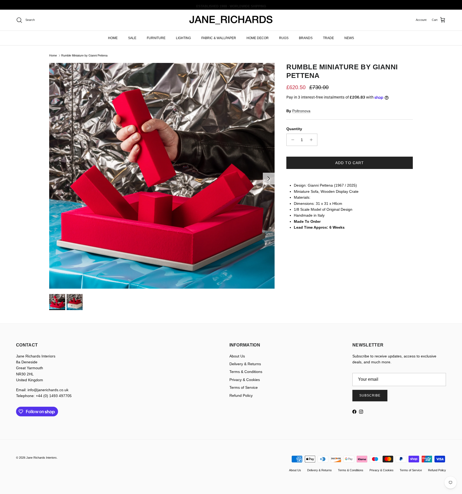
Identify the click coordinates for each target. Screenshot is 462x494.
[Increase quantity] (312, 140)
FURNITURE (156, 38)
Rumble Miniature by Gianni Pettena (84, 55)
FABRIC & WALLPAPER (218, 38)
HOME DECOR (258, 38)
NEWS (349, 38)
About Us (237, 356)
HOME (113, 38)
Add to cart (349, 163)
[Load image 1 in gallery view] (162, 176)
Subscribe (369, 395)
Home (53, 55)
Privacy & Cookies (244, 380)
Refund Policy (241, 395)
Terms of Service (243, 387)
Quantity (294, 129)
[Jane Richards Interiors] (231, 20)
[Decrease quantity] (291, 140)
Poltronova (301, 111)
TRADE (328, 38)
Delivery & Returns (245, 364)
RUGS (283, 38)
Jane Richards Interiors (41, 457)
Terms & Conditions (245, 371)
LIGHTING (183, 38)
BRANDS (306, 38)
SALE (132, 38)
